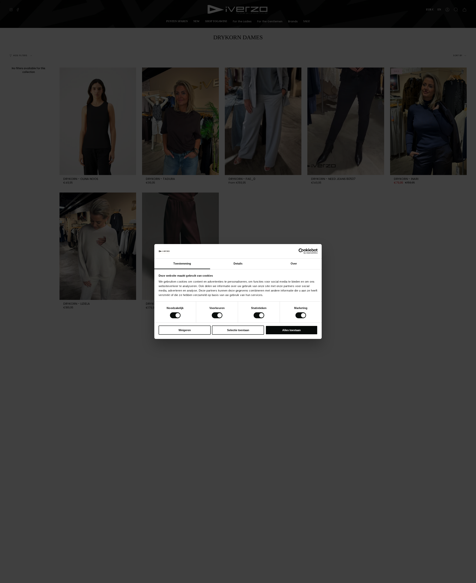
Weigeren (184, 330)
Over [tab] (294, 263)
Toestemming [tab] (182, 263)
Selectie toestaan (238, 330)
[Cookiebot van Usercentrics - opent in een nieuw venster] (301, 251)
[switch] (217, 315)
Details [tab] (238, 263)
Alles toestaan (291, 330)
